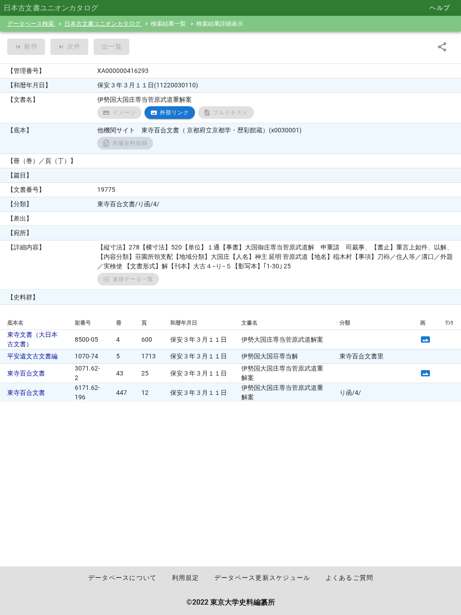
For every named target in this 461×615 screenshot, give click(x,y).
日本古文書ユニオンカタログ (103, 23)
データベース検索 (31, 23)
